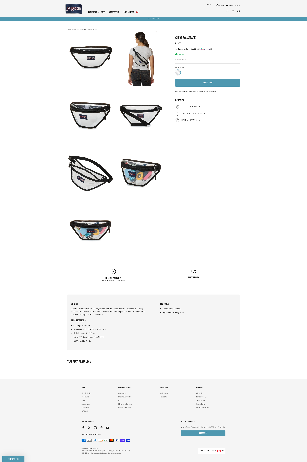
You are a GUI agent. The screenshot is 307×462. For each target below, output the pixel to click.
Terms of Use (200, 400)
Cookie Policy (200, 404)
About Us (199, 393)
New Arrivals (86, 393)
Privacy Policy (201, 397)
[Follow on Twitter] (89, 427)
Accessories (114, 12)
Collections (85, 408)
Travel (83, 30)
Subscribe (203, 433)
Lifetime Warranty (234, 5)
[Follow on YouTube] (107, 427)
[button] (207, 49)
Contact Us (122, 393)
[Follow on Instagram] (95, 427)
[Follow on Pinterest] (101, 427)
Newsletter (163, 397)
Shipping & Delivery (125, 404)
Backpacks (92, 12)
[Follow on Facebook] (83, 427)
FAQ (119, 400)
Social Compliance (202, 408)
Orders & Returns (124, 408)
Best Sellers (129, 12)
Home (69, 30)
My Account (164, 393)
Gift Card (221, 5)
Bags (103, 12)
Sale (137, 12)
